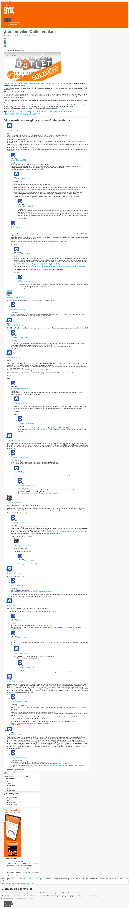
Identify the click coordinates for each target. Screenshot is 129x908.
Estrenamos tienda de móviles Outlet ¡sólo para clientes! (22, 113)
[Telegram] (46, 44)
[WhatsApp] (46, 42)
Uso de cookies (28, 879)
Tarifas (9, 783)
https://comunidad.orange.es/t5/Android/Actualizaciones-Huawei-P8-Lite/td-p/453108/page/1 (58, 266)
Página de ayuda (12, 797)
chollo (46, 111)
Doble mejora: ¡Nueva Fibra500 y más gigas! (19, 865)
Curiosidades (11, 790)
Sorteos (9, 788)
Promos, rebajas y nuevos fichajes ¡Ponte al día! (20, 115)
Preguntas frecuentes (13, 799)
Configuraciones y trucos (14, 802)
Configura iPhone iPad (13, 806)
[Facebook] (46, 38)
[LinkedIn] (46, 47)
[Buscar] (27, 776)
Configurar (7, 905)
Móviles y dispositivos (19, 111)
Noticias (29, 111)
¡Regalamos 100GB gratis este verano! (18, 875)
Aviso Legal (38, 879)
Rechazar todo (8, 903)
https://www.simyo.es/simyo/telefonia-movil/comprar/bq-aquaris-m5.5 (32, 591)
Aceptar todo (8, 902)
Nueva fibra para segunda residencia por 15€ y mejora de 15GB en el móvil (23, 873)
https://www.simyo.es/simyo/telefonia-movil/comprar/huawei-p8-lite (38, 263)
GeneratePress (28, 883)
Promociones (11, 785)
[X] (46, 40)
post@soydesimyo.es (44, 269)
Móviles (9, 787)
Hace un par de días (10, 83)
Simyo (70, 111)
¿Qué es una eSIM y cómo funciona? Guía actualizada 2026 (22, 869)
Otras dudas (10, 800)
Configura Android (12, 804)
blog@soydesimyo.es (47, 429)
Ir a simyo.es (14, 24)
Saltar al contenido (6, 1)
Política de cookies (28, 899)
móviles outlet (58, 111)
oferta (65, 111)
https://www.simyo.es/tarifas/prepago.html (24, 723)
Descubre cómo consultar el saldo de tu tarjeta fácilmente (23, 867)
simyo (34, 111)
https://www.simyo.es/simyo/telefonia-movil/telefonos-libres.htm (61, 531)
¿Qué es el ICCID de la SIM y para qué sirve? (20, 861)
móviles (51, 111)
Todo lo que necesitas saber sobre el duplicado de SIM (22, 863)
